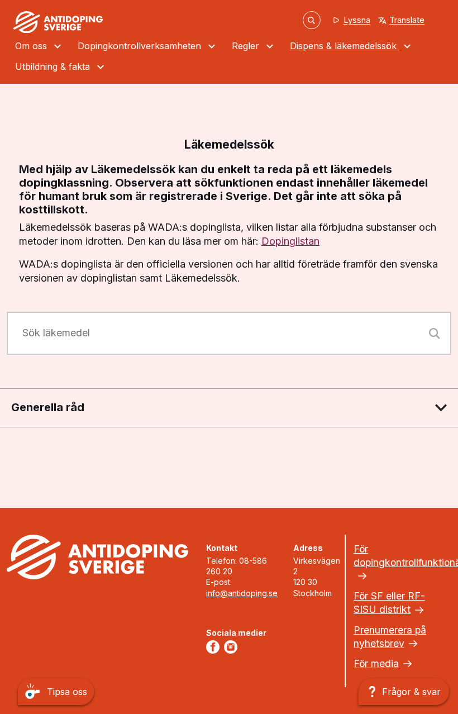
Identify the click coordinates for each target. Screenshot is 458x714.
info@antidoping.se (242, 593)
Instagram (233, 647)
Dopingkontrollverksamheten (141, 45)
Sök (312, 20)
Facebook (215, 647)
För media (376, 663)
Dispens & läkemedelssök (344, 45)
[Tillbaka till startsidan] (58, 22)
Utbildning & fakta (54, 66)
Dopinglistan (290, 241)
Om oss (32, 45)
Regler (247, 45)
